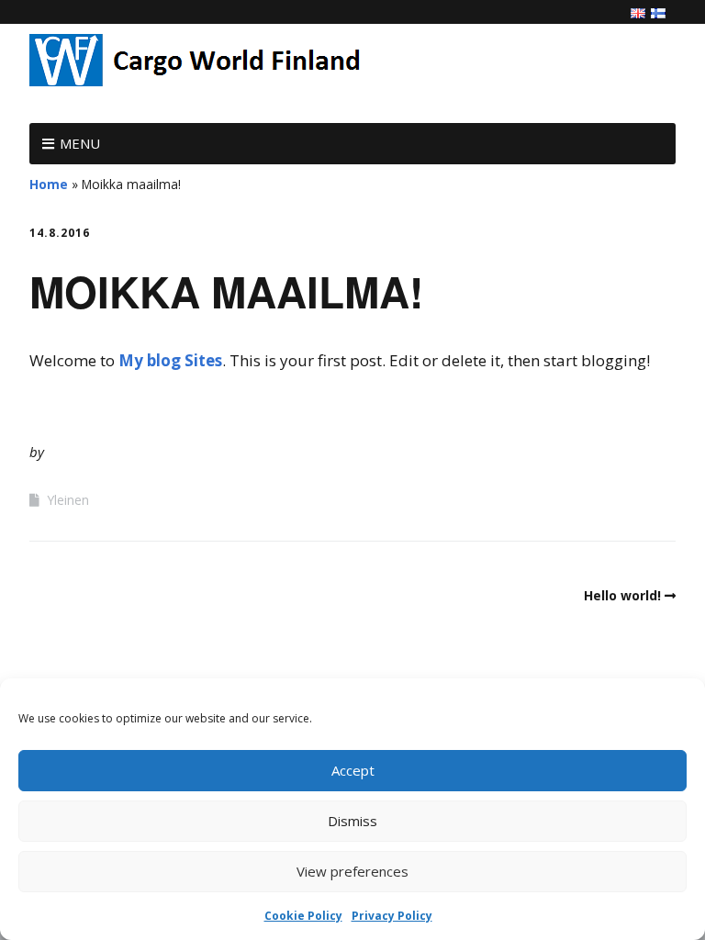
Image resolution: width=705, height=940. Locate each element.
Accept (353, 770)
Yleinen (68, 500)
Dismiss (352, 820)
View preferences (352, 871)
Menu (80, 143)
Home (48, 184)
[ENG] (638, 14)
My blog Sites (170, 360)
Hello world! (622, 595)
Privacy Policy (392, 915)
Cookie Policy (303, 915)
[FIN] (658, 14)
